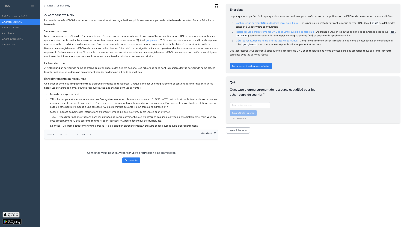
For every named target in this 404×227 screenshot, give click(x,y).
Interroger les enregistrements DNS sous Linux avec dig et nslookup (275, 32)
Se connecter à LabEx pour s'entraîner (251, 65)
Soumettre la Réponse (243, 112)
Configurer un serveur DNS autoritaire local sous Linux (267, 23)
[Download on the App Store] (20, 215)
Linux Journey (63, 5)
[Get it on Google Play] (20, 221)
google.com (152, 40)
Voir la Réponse (239, 118)
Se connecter (131, 160)
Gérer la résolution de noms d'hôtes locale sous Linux (266, 40)
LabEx (50, 5)
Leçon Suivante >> (238, 130)
